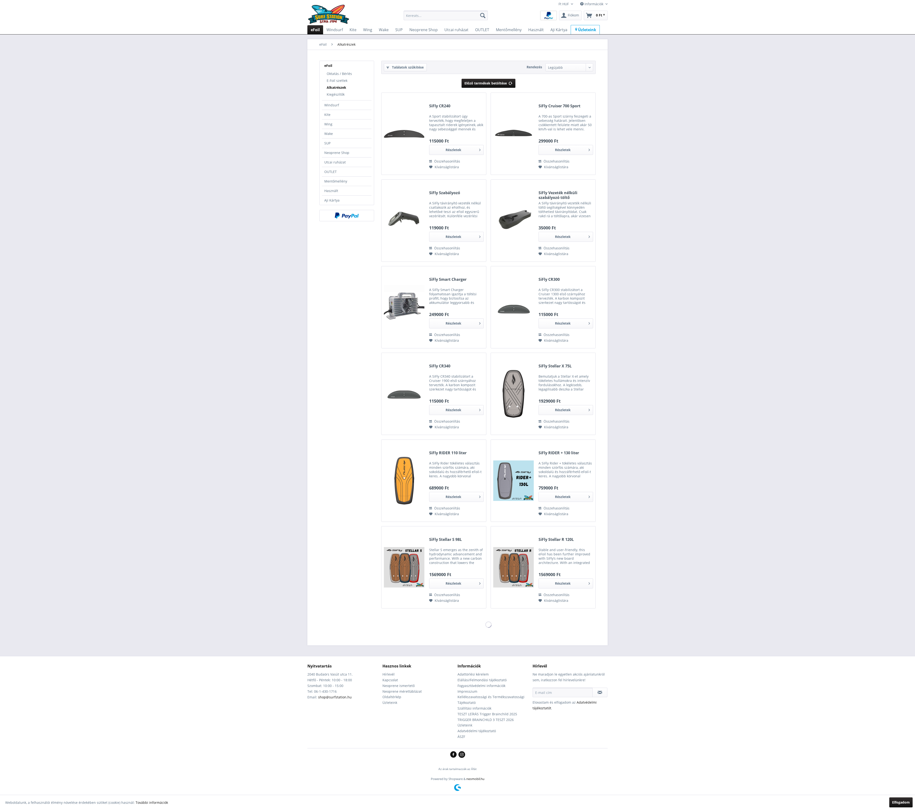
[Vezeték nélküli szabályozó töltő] (513, 220)
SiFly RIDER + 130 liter (559, 452)
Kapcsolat (390, 680)
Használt (331, 190)
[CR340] (404, 394)
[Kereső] (483, 15)
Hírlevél (388, 674)
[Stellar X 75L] (513, 394)
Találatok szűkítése (407, 67)
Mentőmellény (335, 181)
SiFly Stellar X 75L (555, 366)
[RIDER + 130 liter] (513, 481)
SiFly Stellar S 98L (445, 539)
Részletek (453, 150)
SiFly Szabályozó (444, 192)
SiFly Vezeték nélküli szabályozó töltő (558, 195)
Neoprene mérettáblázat (402, 691)
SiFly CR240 (439, 106)
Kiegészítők (336, 94)
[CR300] (513, 307)
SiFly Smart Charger (448, 279)
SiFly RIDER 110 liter (448, 452)
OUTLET (330, 171)
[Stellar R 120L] (513, 567)
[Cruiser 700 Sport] (513, 134)
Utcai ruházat (335, 162)
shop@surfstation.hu (335, 697)
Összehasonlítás (446, 161)
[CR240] (404, 134)
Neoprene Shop (336, 152)
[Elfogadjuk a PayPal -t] (346, 215)
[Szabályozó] (404, 220)
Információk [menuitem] (594, 4)
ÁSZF (461, 736)
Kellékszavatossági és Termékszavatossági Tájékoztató (491, 700)
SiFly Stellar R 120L (556, 539)
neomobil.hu (475, 779)
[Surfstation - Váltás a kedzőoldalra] (330, 17)
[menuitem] (446, 15)
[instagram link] (461, 754)
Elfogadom (901, 802)
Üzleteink (389, 702)
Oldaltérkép (391, 697)
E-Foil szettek (337, 80)
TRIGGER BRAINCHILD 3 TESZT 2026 (486, 719)
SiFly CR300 (549, 279)
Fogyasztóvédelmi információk (481, 685)
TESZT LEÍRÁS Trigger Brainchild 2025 (487, 714)
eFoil (328, 65)
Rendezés (534, 67)
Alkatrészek (336, 87)
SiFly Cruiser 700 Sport (559, 106)
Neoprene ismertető (398, 685)
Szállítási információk (474, 708)
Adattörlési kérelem (473, 674)
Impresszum (467, 691)
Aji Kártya (332, 200)
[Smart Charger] (404, 307)
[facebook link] (454, 754)
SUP (327, 143)
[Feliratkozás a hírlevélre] (599, 692)
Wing (328, 124)
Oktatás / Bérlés (339, 73)
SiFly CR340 (439, 366)
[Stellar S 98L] (404, 567)
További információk (152, 802)
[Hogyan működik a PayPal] (548, 15)
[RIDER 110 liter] (404, 481)
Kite (327, 114)
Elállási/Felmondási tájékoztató (482, 680)
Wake (328, 133)
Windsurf (331, 105)
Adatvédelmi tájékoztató (477, 731)
